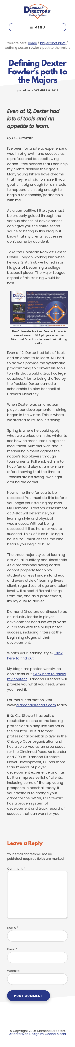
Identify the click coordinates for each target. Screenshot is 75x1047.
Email (12, 949)
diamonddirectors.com (36, 705)
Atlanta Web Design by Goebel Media (37, 1034)
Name (12, 927)
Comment (16, 868)
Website (13, 971)
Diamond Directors (37, 11)
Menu (39, 27)
